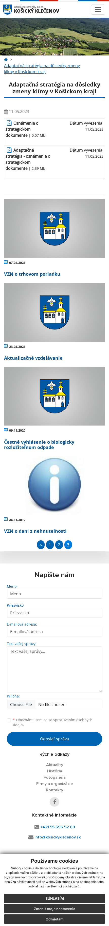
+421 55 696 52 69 (57, 827)
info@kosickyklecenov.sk (57, 837)
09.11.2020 (17, 430)
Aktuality (54, 765)
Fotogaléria (55, 777)
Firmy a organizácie (54, 784)
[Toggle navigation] (98, 10)
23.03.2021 (17, 346)
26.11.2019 (17, 519)
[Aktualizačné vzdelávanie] (54, 312)
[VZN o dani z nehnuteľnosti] (54, 485)
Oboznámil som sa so (53, 722)
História (54, 771)
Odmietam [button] (55, 919)
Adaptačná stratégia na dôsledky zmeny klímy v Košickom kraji (42, 68)
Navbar (12, 9)
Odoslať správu (54, 739)
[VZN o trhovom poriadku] (54, 228)
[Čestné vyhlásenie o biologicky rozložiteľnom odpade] (54, 396)
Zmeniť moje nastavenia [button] (54, 909)
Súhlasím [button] (54, 898)
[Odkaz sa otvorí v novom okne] (54, 802)
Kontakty (54, 790)
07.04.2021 (17, 262)
